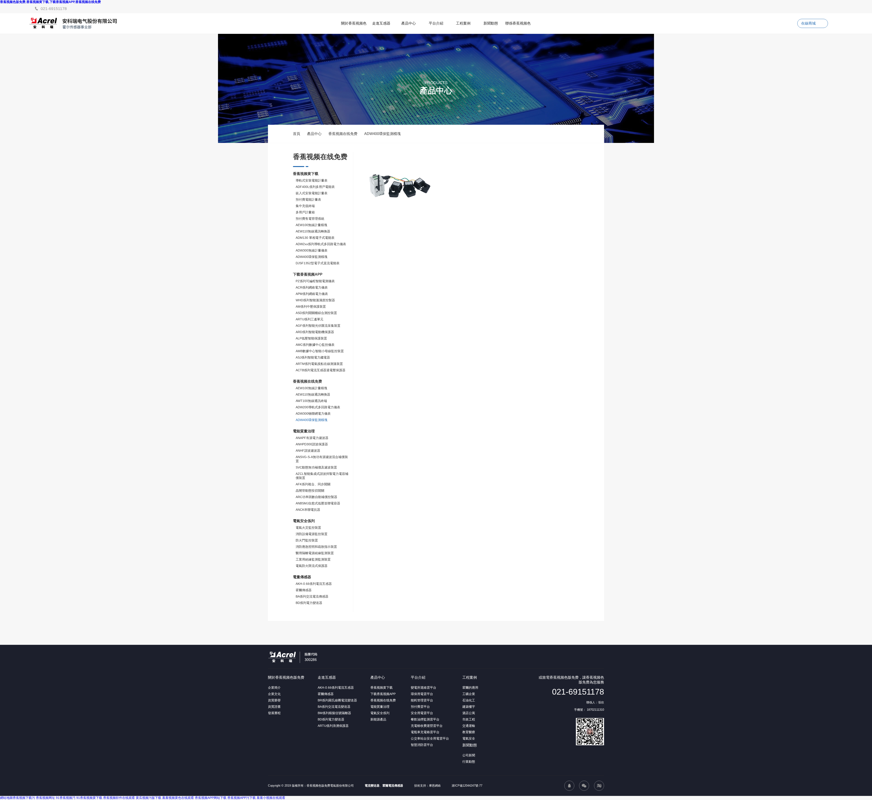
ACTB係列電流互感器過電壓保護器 (320, 370)
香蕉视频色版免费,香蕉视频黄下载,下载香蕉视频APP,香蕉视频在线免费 (50, 2)
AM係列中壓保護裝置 (311, 306)
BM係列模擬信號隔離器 (334, 713)
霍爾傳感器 (304, 590)
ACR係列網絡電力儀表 (312, 287)
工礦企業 (468, 694)
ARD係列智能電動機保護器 (315, 332)
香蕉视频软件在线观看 (119, 798)
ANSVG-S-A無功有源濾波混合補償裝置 (322, 459)
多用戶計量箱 (305, 212)
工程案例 (463, 23)
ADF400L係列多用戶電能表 (315, 187)
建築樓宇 (468, 706)
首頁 (296, 134)
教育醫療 (468, 732)
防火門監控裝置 (307, 540)
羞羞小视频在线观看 (271, 798)
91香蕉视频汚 (65, 798)
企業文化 (274, 694)
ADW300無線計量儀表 (311, 250)
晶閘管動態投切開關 (310, 490)
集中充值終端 (305, 206)
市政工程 (468, 719)
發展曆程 (274, 713)
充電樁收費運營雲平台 (427, 726)
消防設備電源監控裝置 (311, 534)
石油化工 (468, 700)
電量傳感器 (302, 577)
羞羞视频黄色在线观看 (178, 798)
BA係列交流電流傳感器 (312, 596)
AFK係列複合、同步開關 (313, 484)
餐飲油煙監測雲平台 (425, 719)
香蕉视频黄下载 (305, 174)
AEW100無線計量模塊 (311, 225)
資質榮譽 (274, 700)
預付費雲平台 (420, 706)
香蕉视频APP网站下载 (210, 798)
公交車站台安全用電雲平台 (430, 738)
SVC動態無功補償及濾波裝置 (316, 467)
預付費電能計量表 (308, 199)
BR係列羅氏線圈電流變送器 (337, 700)
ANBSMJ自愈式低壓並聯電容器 (318, 503)
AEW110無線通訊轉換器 (313, 231)
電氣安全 (468, 738)
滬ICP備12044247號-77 (467, 785)
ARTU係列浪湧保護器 (333, 726)
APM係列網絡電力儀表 (312, 294)
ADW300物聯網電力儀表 (313, 413)
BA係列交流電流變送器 (334, 706)
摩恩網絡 (435, 785)
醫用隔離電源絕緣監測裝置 (315, 553)
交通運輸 (468, 726)
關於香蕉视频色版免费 (286, 677)
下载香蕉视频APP (307, 274)
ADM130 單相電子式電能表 (315, 237)
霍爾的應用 (470, 687)
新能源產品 (378, 719)
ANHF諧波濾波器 (308, 450)
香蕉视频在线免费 (342, 134)
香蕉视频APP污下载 (241, 798)
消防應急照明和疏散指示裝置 (316, 546)
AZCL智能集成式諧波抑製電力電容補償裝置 (322, 476)
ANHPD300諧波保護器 (312, 444)
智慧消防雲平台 (422, 745)
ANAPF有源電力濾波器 (312, 438)
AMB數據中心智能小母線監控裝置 (320, 351)
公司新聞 (468, 755)
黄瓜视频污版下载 (148, 798)
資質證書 (274, 706)
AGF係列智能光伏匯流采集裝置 (318, 325)
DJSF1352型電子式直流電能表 (317, 263)
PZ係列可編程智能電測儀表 (315, 281)
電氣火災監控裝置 (308, 527)
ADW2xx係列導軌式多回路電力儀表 (321, 244)
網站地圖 (6, 798)
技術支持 (420, 785)
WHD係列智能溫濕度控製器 (315, 300)
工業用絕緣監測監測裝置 (313, 559)
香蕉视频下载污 (24, 798)
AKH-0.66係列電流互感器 (314, 584)
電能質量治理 (304, 431)
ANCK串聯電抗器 (308, 509)
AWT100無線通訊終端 (311, 401)
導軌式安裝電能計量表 (311, 180)
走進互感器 (381, 23)
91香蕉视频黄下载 (89, 798)
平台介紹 (436, 23)
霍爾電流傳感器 (392, 785)
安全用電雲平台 (422, 713)
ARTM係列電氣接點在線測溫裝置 (319, 364)
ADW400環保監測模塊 (382, 134)
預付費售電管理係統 (310, 218)
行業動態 (468, 761)
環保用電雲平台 (422, 694)
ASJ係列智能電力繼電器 (313, 357)
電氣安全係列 (304, 521)
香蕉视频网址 (45, 798)
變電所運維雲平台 (423, 687)
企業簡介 (274, 687)
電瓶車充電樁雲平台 (425, 732)
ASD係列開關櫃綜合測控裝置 (316, 313)
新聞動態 (490, 23)
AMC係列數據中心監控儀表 (315, 344)
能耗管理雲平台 (422, 700)
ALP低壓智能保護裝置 (311, 338)
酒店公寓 (468, 713)
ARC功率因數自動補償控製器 (316, 497)
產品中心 (408, 23)
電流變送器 (372, 785)
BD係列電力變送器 (309, 603)
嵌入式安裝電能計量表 (311, 193)
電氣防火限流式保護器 (311, 566)
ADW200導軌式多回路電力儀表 (318, 407)
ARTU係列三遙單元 (309, 319)
